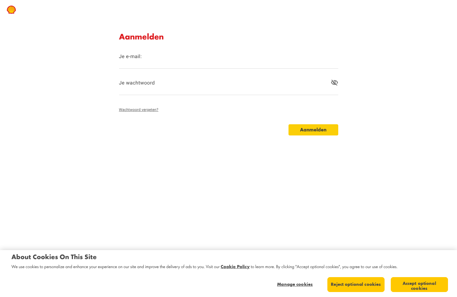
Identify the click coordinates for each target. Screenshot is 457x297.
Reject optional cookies (356, 284)
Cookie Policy (235, 266)
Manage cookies (295, 284)
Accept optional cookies (419, 286)
